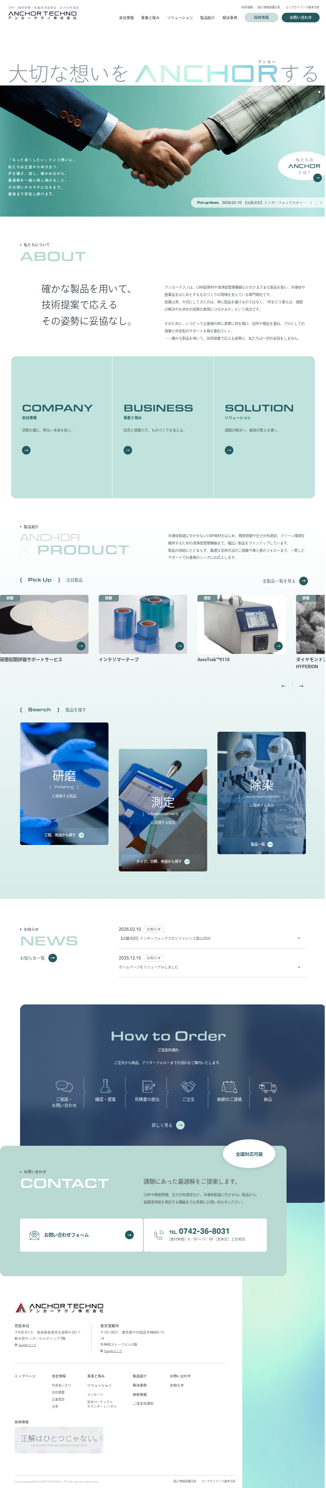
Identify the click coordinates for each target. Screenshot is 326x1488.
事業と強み (148, 17)
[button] (319, 92)
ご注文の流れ (143, 1403)
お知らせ (177, 1385)
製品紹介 (205, 17)
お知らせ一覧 (32, 958)
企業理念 (58, 1399)
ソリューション (178, 17)
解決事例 (227, 17)
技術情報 (245, 7)
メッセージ (95, 1394)
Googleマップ (27, 1345)
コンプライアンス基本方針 (300, 7)
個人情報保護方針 (266, 7)
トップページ (25, 1376)
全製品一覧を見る (279, 581)
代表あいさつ (61, 1385)
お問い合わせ (180, 1376)
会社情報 (124, 17)
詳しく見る (162, 1125)
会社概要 (58, 1392)
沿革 (55, 1406)
